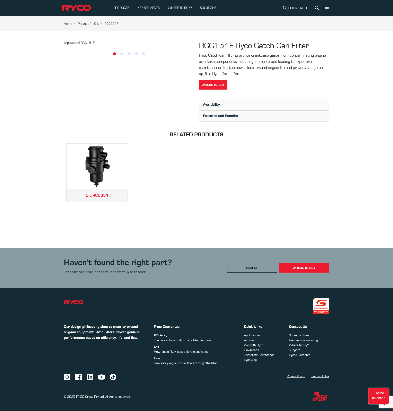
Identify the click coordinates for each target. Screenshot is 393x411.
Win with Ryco (253, 345)
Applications (252, 335)
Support (294, 350)
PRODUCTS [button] (121, 7)
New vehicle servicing (303, 340)
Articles (249, 340)
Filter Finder (298, 8)
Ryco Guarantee (300, 355)
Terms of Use (320, 376)
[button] (327, 8)
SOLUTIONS (208, 7)
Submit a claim (299, 335)
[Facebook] (78, 376)
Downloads (251, 350)
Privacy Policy (296, 376)
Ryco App (250, 360)
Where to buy (213, 84)
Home (68, 23)
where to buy (304, 268)
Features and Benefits (220, 116)
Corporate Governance (259, 355)
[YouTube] (101, 376)
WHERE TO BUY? (180, 7)
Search (252, 268)
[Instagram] (67, 376)
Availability (211, 105)
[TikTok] (113, 376)
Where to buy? (299, 345)
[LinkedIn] (90, 376)
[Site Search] (317, 8)
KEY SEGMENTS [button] (149, 7)
